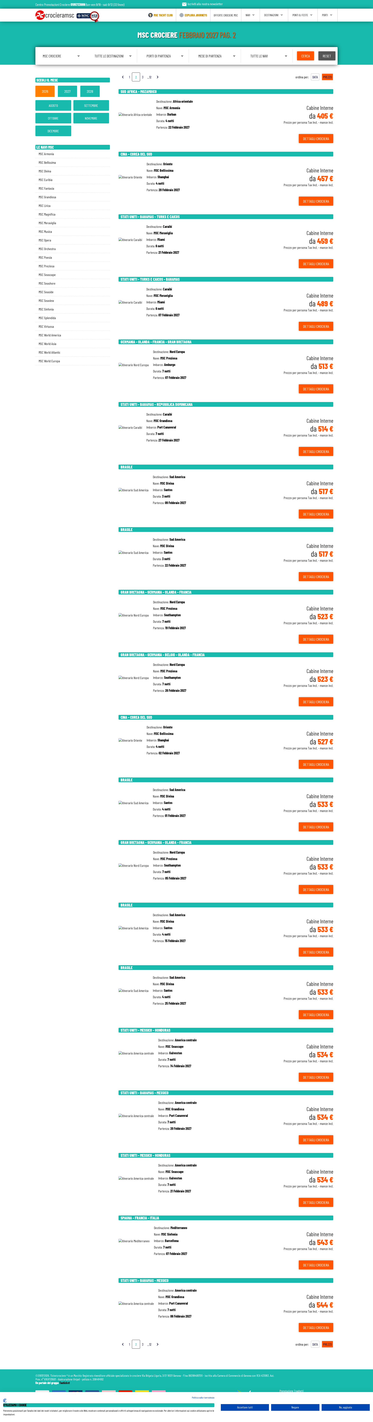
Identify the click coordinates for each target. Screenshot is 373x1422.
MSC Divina (45, 171)
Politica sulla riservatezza (203, 1397)
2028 (90, 91)
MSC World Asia (47, 344)
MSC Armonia (46, 154)
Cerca (305, 56)
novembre (91, 118)
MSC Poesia (45, 257)
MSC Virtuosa (46, 326)
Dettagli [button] (316, 138)
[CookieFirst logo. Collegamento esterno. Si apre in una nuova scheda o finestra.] (4, 1401)
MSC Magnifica (47, 214)
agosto (53, 105)
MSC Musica (45, 231)
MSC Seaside (46, 292)
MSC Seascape (47, 275)
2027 (67, 91)
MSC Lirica (45, 205)
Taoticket (64, 1383)
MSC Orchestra (47, 249)
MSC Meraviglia (47, 223)
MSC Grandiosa (47, 197)
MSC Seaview (46, 300)
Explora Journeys (196, 15)
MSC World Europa (49, 361)
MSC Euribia (45, 180)
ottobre (53, 118)
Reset (327, 56)
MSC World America (50, 335)
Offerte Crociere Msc (226, 15)
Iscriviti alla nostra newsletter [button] (202, 4)
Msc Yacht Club (163, 15)
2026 (45, 91)
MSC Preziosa (46, 266)
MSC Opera (45, 240)
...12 (149, 77)
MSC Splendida (47, 318)
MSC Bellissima (47, 162)
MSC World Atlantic (49, 352)
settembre (91, 105)
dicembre (53, 131)
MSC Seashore (47, 283)
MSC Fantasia (46, 188)
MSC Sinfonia (46, 309)
